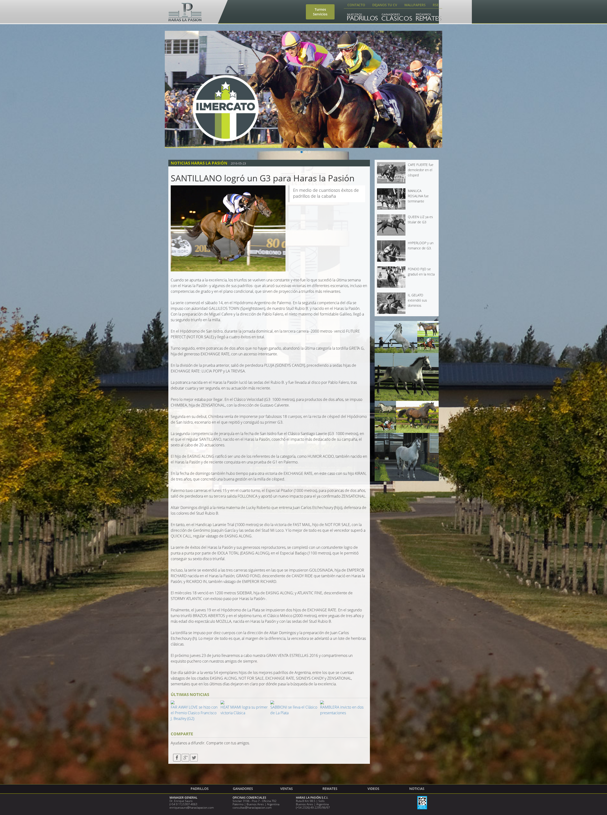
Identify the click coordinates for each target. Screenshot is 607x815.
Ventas (286, 788)
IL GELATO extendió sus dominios (417, 300)
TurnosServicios (320, 11)
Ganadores (243, 788)
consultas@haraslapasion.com (252, 808)
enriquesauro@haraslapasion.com (192, 808)
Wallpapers (415, 5)
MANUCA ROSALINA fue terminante (418, 196)
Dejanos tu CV (384, 5)
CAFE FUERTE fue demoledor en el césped (420, 170)
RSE (436, 5)
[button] (186, 89)
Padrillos (200, 788)
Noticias (416, 788)
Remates (329, 788)
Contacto (356, 5)
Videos (373, 788)
